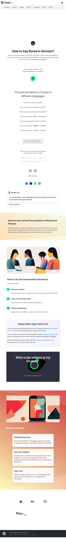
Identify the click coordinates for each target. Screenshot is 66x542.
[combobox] (33, 141)
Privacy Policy (24, 532)
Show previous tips (14, 204)
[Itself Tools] (33, 508)
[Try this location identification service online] (33, 367)
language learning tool (48, 334)
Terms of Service (14, 532)
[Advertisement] (33, 22)
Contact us (34, 534)
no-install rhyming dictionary (43, 340)
